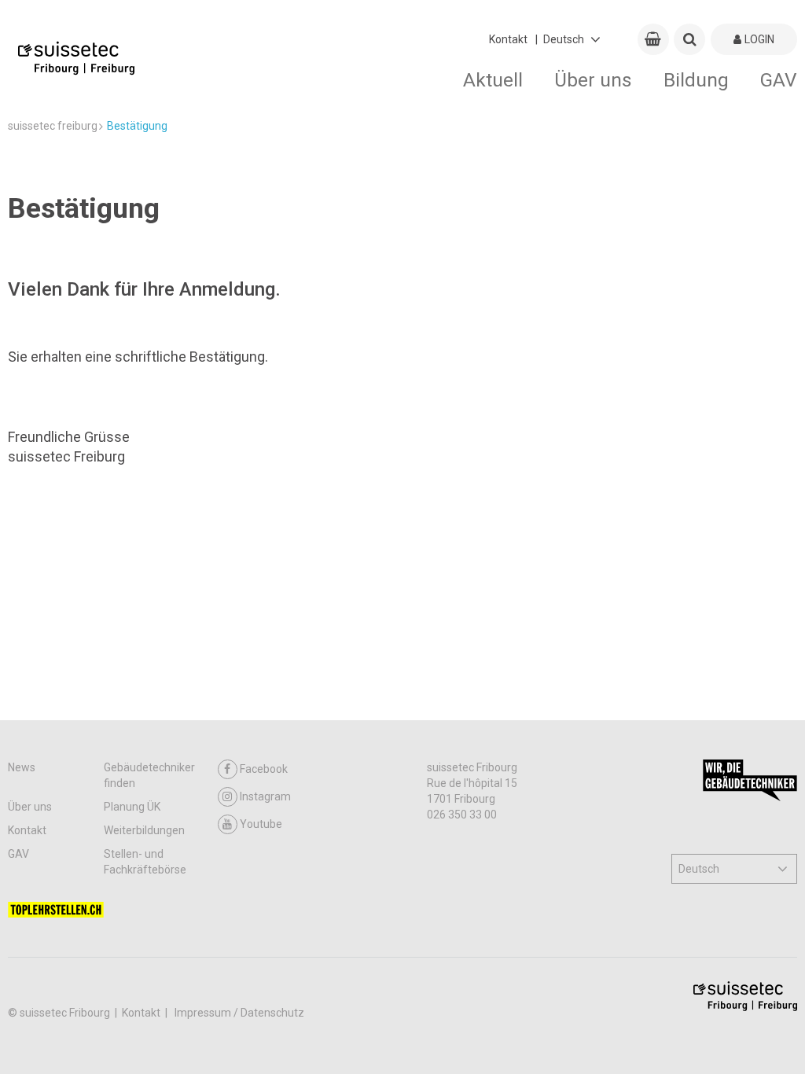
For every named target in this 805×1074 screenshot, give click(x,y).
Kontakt (508, 39)
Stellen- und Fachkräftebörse (145, 862)
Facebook (264, 769)
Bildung (696, 79)
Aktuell (493, 79)
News (21, 767)
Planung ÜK (132, 806)
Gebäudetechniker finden (149, 775)
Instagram (265, 796)
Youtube (261, 824)
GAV (778, 79)
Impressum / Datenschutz (239, 1012)
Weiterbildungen (144, 830)
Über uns (593, 79)
